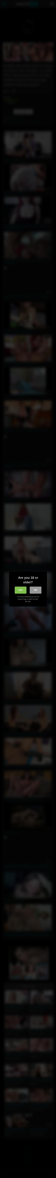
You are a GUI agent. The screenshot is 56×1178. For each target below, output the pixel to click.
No (35, 590)
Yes (20, 590)
